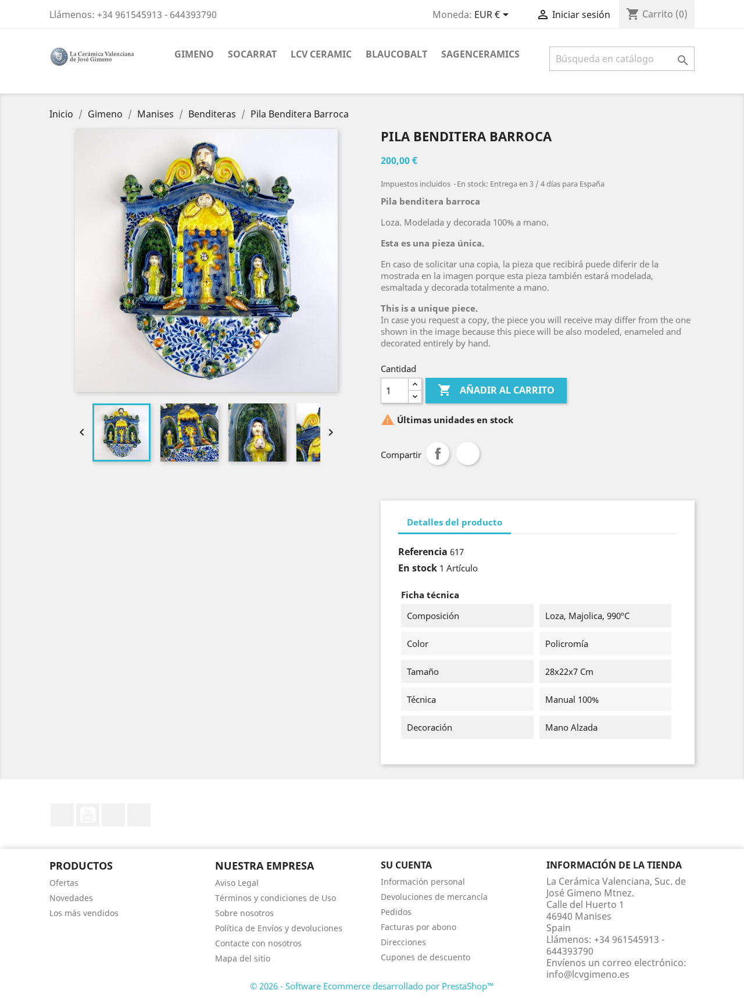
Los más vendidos (84, 912)
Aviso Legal (237, 882)
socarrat (252, 54)
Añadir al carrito (496, 390)
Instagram (139, 815)
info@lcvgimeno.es (587, 974)
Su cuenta (406, 865)
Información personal (423, 881)
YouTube (87, 815)
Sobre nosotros (244, 912)
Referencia (423, 551)
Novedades (71, 897)
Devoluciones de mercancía (434, 896)
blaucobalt (396, 54)
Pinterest (468, 453)
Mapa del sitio (242, 958)
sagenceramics (480, 54)
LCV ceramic (321, 54)
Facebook (62, 815)
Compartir (437, 453)
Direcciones (403, 942)
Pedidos (396, 911)
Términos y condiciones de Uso (275, 897)
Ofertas (63, 882)
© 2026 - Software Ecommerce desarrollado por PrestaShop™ (372, 986)
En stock (417, 568)
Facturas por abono (418, 926)
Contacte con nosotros (258, 943)
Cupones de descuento (425, 957)
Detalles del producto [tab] (454, 522)
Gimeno (194, 54)
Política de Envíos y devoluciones (278, 928)
